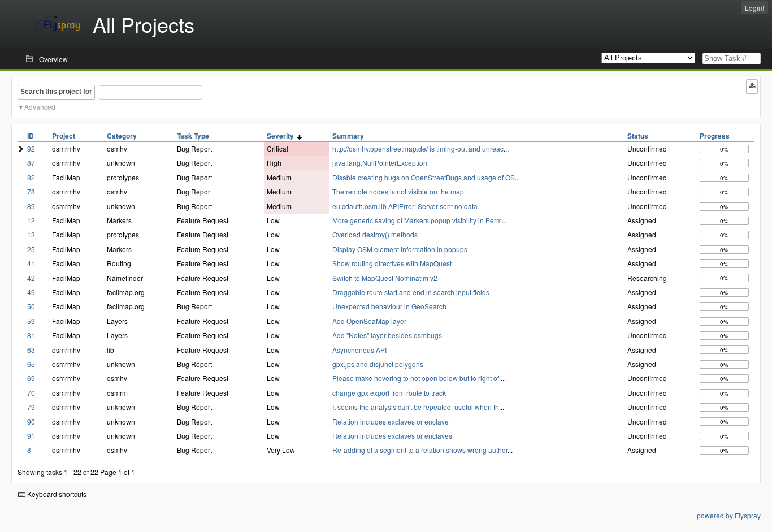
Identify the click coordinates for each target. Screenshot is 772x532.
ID (30, 136)
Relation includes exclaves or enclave (390, 421)
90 (31, 421)
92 (31, 148)
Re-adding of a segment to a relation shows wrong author (420, 450)
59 (31, 321)
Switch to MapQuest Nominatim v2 (384, 278)
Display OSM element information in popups (399, 249)
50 (31, 306)
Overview (53, 59)
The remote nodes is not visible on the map (398, 191)
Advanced (39, 106)
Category (122, 136)
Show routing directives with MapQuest (392, 263)
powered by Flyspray (729, 515)
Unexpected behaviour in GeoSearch (389, 306)
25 (31, 249)
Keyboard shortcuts (55, 494)
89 (31, 206)
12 (31, 220)
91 (31, 435)
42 (31, 278)
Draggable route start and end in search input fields (410, 292)
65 (31, 364)
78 (31, 191)
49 (31, 292)
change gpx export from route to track (389, 392)
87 (31, 162)
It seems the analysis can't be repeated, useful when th (415, 407)
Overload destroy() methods (375, 234)
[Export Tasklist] (752, 86)
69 (31, 378)
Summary (348, 136)
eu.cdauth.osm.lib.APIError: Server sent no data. (405, 206)
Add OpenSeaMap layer (369, 321)
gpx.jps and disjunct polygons (377, 364)
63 (31, 349)
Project (63, 136)
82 (31, 177)
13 (31, 234)
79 (31, 407)
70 (31, 392)
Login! (754, 7)
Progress (715, 136)
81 (31, 335)
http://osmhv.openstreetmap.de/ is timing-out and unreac (418, 148)
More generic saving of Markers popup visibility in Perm (417, 220)
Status (637, 136)
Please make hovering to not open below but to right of (416, 378)
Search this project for (56, 92)
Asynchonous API (359, 349)
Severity (282, 136)
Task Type (193, 136)
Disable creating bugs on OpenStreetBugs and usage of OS (423, 177)
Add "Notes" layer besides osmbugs (387, 335)
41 (31, 263)
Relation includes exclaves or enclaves (392, 435)
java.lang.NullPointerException (379, 162)
